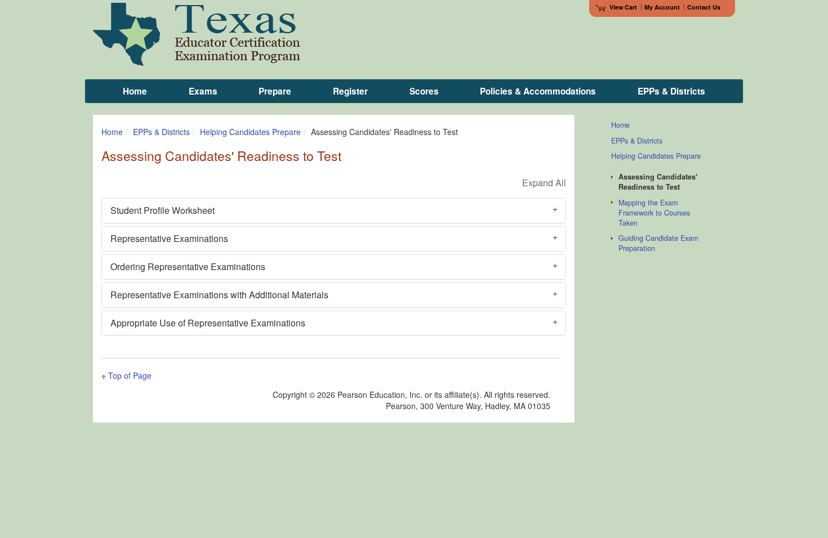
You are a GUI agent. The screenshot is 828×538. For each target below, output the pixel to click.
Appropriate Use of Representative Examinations (207, 322)
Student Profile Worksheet (162, 210)
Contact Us (703, 7)
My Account (662, 7)
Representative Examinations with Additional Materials (219, 294)
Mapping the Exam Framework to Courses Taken (654, 213)
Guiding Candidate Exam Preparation (658, 243)
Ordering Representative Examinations (187, 266)
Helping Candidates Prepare (250, 131)
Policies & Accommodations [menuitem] (538, 91)
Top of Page (130, 375)
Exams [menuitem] (203, 91)
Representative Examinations (169, 238)
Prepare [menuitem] (275, 91)
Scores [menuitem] (424, 91)
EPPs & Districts (161, 131)
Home (112, 131)
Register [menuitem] (350, 91)
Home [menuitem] (135, 91)
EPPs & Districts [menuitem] (671, 91)
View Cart (623, 7)
